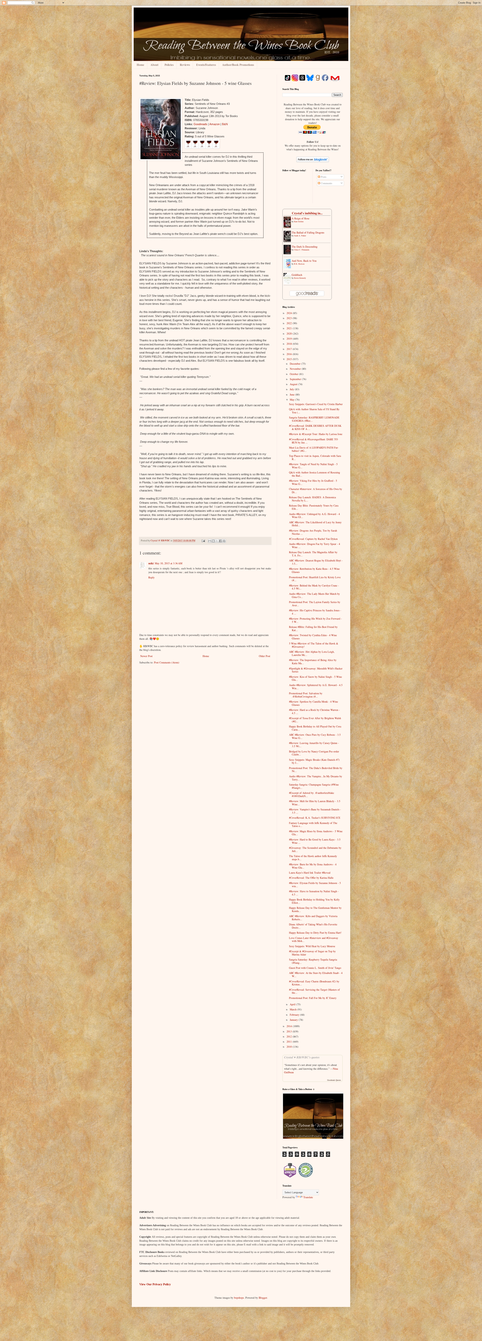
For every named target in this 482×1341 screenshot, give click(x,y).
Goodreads (200, 124)
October (294, 374)
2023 (290, 318)
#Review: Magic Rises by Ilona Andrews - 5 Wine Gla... (315, 832)
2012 (290, 1036)
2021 (290, 328)
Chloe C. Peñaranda (301, 249)
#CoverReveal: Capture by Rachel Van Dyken (313, 539)
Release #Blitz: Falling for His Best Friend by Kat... (313, 628)
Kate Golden (299, 221)
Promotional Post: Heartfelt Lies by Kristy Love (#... (315, 578)
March (293, 1009)
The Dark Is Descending (304, 246)
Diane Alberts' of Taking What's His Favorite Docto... (313, 926)
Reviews (185, 65)
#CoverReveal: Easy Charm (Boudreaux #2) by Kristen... (314, 983)
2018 (290, 343)
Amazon (214, 124)
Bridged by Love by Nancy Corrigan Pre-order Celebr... (314, 753)
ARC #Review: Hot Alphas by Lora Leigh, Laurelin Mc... (312, 653)
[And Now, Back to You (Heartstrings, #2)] (288, 267)
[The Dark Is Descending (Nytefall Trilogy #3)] (288, 253)
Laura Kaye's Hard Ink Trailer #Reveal (309, 872)
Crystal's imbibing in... (307, 213)
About (154, 65)
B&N (225, 124)
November (296, 368)
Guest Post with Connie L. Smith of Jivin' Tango (315, 968)
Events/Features (206, 65)
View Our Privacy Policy (155, 1284)
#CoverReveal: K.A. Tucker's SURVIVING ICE (314, 817)
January (294, 1020)
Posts (323, 177)
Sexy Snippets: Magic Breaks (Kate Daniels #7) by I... (314, 761)
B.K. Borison (299, 263)
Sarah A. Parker (300, 235)
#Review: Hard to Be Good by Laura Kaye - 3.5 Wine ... (314, 841)
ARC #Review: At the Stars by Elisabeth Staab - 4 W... (315, 974)
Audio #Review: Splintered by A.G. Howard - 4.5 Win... (315, 686)
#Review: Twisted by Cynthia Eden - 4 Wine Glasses (313, 636)
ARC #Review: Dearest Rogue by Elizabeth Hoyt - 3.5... (316, 562)
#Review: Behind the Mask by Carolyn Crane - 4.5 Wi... (314, 587)
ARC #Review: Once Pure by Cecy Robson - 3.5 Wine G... (315, 736)
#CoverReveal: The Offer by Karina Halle (311, 877)
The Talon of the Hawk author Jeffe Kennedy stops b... (313, 857)
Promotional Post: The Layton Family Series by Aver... (314, 603)
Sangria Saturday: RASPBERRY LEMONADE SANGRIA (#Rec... (314, 419)
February (295, 1014)
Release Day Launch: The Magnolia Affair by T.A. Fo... (313, 553)
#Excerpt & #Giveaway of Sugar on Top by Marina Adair (312, 952)
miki (151, 563)
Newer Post (146, 656)
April (293, 1004)
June (292, 394)
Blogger (263, 1297)
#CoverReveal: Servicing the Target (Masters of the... (314, 991)
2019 (290, 338)
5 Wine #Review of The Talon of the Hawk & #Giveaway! (313, 645)
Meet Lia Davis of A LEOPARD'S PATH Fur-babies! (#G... (314, 449)
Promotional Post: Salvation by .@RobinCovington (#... (305, 694)
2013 (290, 1031)
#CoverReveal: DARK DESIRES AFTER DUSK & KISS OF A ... (315, 427)
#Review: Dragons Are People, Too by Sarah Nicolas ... (313, 532)
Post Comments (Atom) (166, 662)
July (292, 389)
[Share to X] (217, 541)
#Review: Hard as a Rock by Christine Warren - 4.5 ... (314, 711)
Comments (326, 183)
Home (140, 65)
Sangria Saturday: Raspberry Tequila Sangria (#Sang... (313, 961)
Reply (151, 577)
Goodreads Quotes (334, 1080)
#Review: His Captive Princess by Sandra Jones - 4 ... (315, 612)
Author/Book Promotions (238, 65)
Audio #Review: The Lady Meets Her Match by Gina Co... (314, 595)
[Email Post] (203, 540)
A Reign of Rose (300, 218)
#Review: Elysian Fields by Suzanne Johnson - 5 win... (315, 884)
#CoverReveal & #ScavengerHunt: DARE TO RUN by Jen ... (313, 440)
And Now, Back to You (304, 260)
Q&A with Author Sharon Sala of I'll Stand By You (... (314, 410)
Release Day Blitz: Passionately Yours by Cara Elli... (313, 507)
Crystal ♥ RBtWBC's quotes (302, 1057)
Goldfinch (297, 275)
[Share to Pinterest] (224, 541)
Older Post (264, 656)
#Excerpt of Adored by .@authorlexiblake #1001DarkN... (311, 794)
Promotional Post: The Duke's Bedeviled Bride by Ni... (315, 769)
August (294, 384)
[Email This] (210, 541)
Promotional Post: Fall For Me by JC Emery (312, 998)
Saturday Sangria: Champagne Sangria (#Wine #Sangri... (314, 786)
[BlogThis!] (213, 541)
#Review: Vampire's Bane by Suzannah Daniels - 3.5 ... (315, 811)
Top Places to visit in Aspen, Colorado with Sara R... (315, 457)
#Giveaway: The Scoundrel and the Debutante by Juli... (315, 849)
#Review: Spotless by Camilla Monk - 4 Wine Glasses (313, 703)
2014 (290, 1026)
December (295, 363)
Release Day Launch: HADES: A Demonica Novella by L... (312, 498)
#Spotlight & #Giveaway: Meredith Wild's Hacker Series (315, 670)
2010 (290, 1046)
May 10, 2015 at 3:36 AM (168, 563)
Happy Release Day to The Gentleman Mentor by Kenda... (315, 909)
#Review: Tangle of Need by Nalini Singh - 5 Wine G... (313, 465)
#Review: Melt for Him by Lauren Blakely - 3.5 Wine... (314, 802)
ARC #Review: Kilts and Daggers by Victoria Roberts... (313, 917)
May (292, 399)
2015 (290, 359)
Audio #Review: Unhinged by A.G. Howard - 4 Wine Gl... (314, 515)
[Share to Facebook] (220, 541)
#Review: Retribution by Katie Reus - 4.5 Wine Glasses (314, 570)
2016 (290, 354)
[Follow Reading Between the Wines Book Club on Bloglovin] (312, 161)
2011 (290, 1041)
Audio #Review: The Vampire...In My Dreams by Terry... (315, 777)
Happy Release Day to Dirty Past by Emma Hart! (315, 932)
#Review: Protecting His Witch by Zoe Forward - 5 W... (315, 620)
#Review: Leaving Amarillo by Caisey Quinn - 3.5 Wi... (314, 744)
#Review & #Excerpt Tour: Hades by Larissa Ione (315, 434)
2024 (290, 313)
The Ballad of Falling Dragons (308, 232)
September (296, 379)
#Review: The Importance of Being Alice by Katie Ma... (312, 661)
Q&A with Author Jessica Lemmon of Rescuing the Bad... (314, 474)
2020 (290, 333)
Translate (308, 1197)
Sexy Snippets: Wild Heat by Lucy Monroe (312, 946)
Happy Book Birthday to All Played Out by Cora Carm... (315, 728)
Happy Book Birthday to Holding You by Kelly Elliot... (314, 901)
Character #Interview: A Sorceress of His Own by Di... (315, 490)
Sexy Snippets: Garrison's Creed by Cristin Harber (316, 404)
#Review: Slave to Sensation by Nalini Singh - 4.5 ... (314, 892)
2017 (290, 349)
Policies (169, 65)
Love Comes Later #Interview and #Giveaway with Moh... (313, 939)
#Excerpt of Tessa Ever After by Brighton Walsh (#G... (315, 719)
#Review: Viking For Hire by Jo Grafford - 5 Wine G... (313, 482)
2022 (290, 323)
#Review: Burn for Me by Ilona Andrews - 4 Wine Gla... (312, 866)
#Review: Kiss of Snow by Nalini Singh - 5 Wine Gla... (315, 678)
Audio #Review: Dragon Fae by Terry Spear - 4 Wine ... (314, 545)
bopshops (239, 1297)
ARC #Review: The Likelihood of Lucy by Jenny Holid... (315, 523)
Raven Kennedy (300, 278)
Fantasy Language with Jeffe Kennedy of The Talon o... (313, 824)
